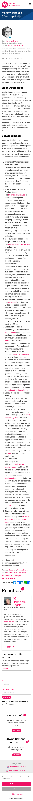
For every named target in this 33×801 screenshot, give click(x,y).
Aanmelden (9, 506)
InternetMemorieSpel (16, 195)
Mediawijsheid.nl (17, 767)
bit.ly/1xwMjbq (9, 622)
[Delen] (29, 583)
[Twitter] (15, 583)
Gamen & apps (22, 570)
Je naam (5, 681)
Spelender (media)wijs (21, 354)
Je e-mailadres (8, 689)
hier (9, 453)
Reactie (5, 669)
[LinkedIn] (22, 583)
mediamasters (7, 576)
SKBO (7, 341)
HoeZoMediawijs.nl (17, 771)
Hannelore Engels (12, 41)
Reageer (8, 647)
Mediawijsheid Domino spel (19, 244)
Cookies (11, 798)
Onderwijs (12, 570)
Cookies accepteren (16, 784)
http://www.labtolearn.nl (15, 45)
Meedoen (16, 755)
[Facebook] (18, 583)
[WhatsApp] (25, 583)
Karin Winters (10, 332)
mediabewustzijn (12, 573)
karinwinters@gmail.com (18, 390)
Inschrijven (16, 730)
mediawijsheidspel (8, 578)
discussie (22, 573)
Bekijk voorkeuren (17, 794)
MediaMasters (10, 478)
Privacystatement (18, 798)
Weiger (16, 789)
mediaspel (12, 302)
